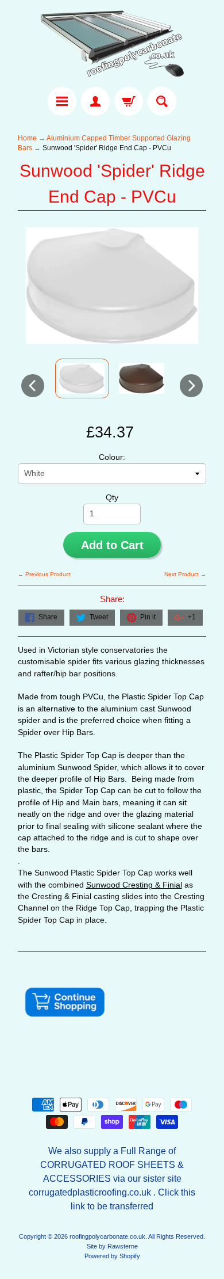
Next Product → (185, 574)
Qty (112, 497)
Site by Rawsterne (112, 1246)
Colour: (112, 457)
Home (27, 138)
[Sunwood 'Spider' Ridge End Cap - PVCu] (82, 378)
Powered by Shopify (112, 1256)
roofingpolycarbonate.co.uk (107, 1236)
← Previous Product (44, 574)
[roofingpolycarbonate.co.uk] (112, 45)
